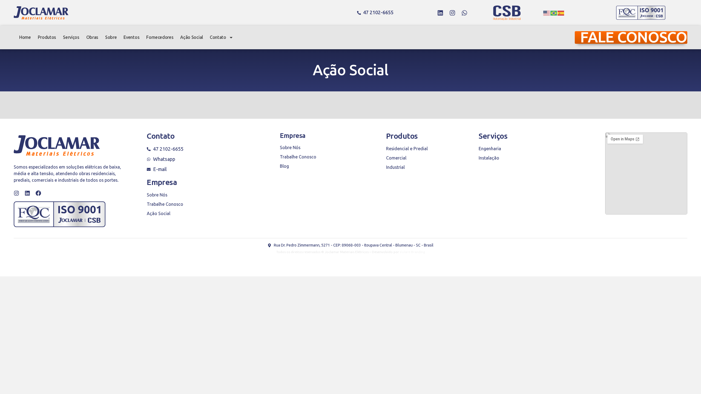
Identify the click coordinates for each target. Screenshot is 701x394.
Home (25, 37)
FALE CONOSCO (633, 37)
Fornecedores (159, 37)
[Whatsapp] (464, 13)
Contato (218, 37)
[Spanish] (561, 13)
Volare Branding (412, 252)
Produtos (47, 37)
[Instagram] (452, 13)
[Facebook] (38, 193)
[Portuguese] (554, 13)
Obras (92, 37)
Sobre (111, 37)
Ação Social (191, 37)
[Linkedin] (440, 13)
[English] (546, 13)
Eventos (131, 37)
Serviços (71, 37)
